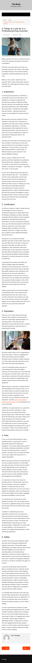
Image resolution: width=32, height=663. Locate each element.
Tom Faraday (6, 34)
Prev (6, 648)
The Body (16, 4)
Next (25, 648)
